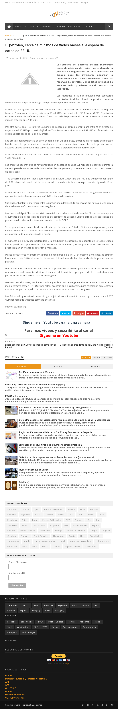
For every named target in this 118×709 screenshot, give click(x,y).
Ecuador (78, 520)
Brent (34, 520)
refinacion (12, 546)
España (95, 525)
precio (72, 536)
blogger (86, 357)
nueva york (58, 536)
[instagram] (112, 705)
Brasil (38, 514)
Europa (93, 530)
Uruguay (106, 530)
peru (80, 514)
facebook (107, 357)
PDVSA (26, 509)
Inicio (49, 2)
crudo (27, 541)
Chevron (11, 530)
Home (8, 35)
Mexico (71, 509)
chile (82, 536)
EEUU (16, 35)
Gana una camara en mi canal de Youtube (24, 2)
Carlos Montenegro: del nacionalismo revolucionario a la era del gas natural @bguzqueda (64, 420)
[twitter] (83, 705)
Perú (34, 546)
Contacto (88, 26)
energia (58, 530)
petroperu (12, 632)
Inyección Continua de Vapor (33, 470)
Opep (24, 35)
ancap (55, 627)
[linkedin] (107, 705)
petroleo (94, 509)
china (24, 520)
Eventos (34, 26)
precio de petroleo (76, 530)
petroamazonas (70, 627)
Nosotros (19, 26)
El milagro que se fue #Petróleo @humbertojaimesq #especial (50, 445)
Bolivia (61, 514)
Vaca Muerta (13, 541)
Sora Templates (23, 705)
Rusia (101, 514)
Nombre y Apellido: (17, 573)
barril (24, 546)
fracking (25, 536)
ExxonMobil (95, 536)
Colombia (11, 514)
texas (45, 546)
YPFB (66, 525)
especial (49, 514)
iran (98, 520)
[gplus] (93, 705)
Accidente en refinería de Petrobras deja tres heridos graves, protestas (55, 407)
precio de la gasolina (80, 541)
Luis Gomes (37, 705)
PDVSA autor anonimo (16, 396)
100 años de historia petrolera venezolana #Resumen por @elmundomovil (56, 457)
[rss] (102, 705)
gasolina (11, 536)
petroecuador (89, 627)
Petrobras (12, 520)
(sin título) (24, 482)
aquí (67, 663)
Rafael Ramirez (27, 530)
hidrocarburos (102, 541)
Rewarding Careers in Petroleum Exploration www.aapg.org (35, 384)
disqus (96, 357)
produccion (45, 530)
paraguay (59, 610)
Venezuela (12, 509)
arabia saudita (80, 525)
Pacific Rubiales (41, 536)
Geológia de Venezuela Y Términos (36, 372)
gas (89, 520)
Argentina (25, 514)
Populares (23, 367)
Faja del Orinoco (72, 546)
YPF (68, 520)
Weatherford (23, 627)
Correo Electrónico (17, 562)
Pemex (91, 514)
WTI (52, 35)
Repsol (25, 525)
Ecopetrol (54, 525)
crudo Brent (91, 546)
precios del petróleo (51, 520)
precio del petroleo (39, 35)
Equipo (84, 2)
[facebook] (87, 705)
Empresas (46, 26)
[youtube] (97, 705)
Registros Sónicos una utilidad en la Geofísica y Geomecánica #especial (55, 432)
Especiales (73, 26)
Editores (95, 367)
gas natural (39, 525)
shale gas (12, 525)
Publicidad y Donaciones (66, 2)
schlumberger (28, 632)
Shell (63, 541)
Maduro (56, 546)
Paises (60, 26)
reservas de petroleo (45, 541)
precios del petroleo (53, 509)
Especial (59, 367)
